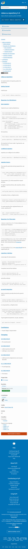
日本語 (17, 537)
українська (5, 539)
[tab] (14, 26)
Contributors (5, 59)
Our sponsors (14, 474)
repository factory (8, 51)
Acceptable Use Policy (13, 504)
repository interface (7, 55)
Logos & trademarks (14, 472)
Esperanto (17, 540)
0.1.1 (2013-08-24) (7, 69)
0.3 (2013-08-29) (7, 65)
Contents (3, 39)
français (13, 537)
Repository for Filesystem (9, 53)
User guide (13, 455)
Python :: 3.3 (6, 429)
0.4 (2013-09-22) (7, 63)
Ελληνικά (10, 539)
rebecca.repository (6, 42)
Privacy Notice (13, 502)
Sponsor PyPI (14, 487)
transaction (18, 242)
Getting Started (6, 44)
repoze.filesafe (18, 247)
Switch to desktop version (14, 531)
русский (9, 540)
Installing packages (13, 451)
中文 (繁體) (25, 539)
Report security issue (14, 499)
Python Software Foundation (19, 521)
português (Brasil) (23, 537)
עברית (13, 540)
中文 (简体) (19, 539)
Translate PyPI (13, 485)
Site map (14, 525)
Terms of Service (13, 497)
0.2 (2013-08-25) (7, 67)
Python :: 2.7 (6, 426)
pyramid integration (7, 57)
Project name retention (13, 456)
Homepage (5, 380)
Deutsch (14, 539)
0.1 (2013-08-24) (7, 71)
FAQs (14, 458)
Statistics (14, 470)
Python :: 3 (5, 428)
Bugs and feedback (14, 482)
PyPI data (4, 386)
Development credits (13, 489)
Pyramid (5, 420)
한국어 (21, 540)
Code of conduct (13, 501)
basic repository (7, 48)
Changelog (4, 61)
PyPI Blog (13, 466)
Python (4, 425)
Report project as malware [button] (14, 434)
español (9, 537)
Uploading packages (13, 453)
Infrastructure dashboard (13, 468)
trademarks (8, 521)
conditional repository (9, 49)
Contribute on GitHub (13, 483)
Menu (23, 2)
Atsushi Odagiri (8, 407)
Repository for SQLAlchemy (9, 46)
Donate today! (14, 517)
